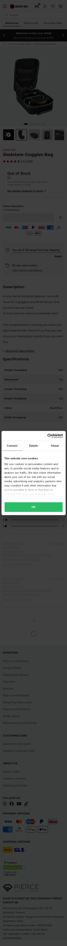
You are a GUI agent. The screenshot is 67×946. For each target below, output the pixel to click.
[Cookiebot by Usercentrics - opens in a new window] (48, 436)
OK (33, 506)
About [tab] (55, 445)
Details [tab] (33, 445)
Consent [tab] (12, 445)
